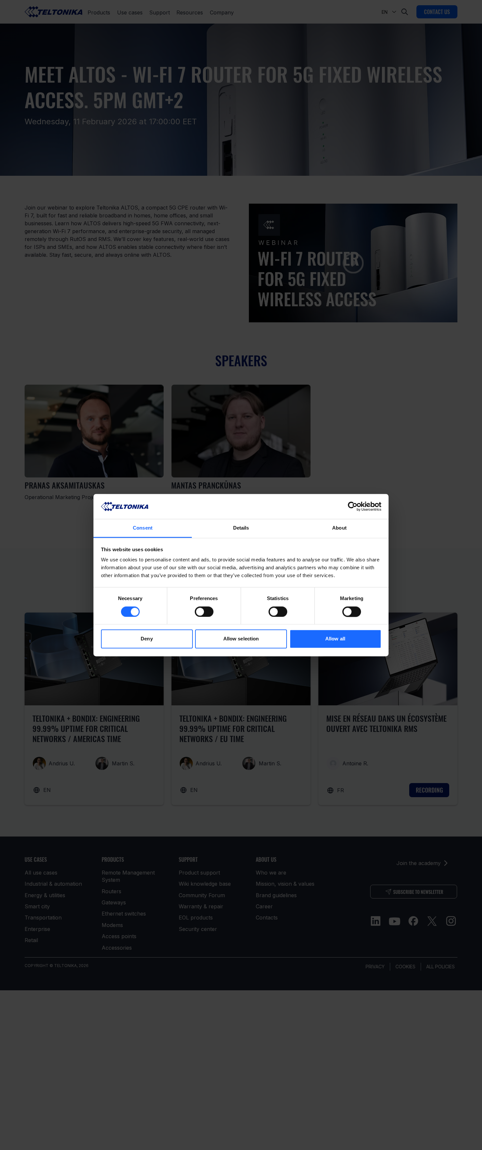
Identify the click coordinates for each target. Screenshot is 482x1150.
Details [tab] (241, 528)
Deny (146, 639)
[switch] (204, 611)
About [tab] (339, 528)
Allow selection (241, 639)
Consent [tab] (142, 528)
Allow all (335, 639)
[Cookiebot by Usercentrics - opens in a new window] (352, 506)
